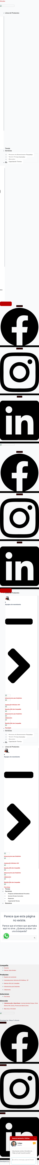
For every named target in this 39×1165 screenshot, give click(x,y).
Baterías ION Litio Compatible (13, 709)
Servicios (8, 891)
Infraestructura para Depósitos (13, 698)
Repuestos (11, 898)
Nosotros (8, 903)
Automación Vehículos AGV (12, 704)
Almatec (2, 1)
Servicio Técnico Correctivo (15, 896)
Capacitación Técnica (14, 901)
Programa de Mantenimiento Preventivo (18, 893)
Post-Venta (8, 728)
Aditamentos (8, 718)
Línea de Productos (12, 747)
